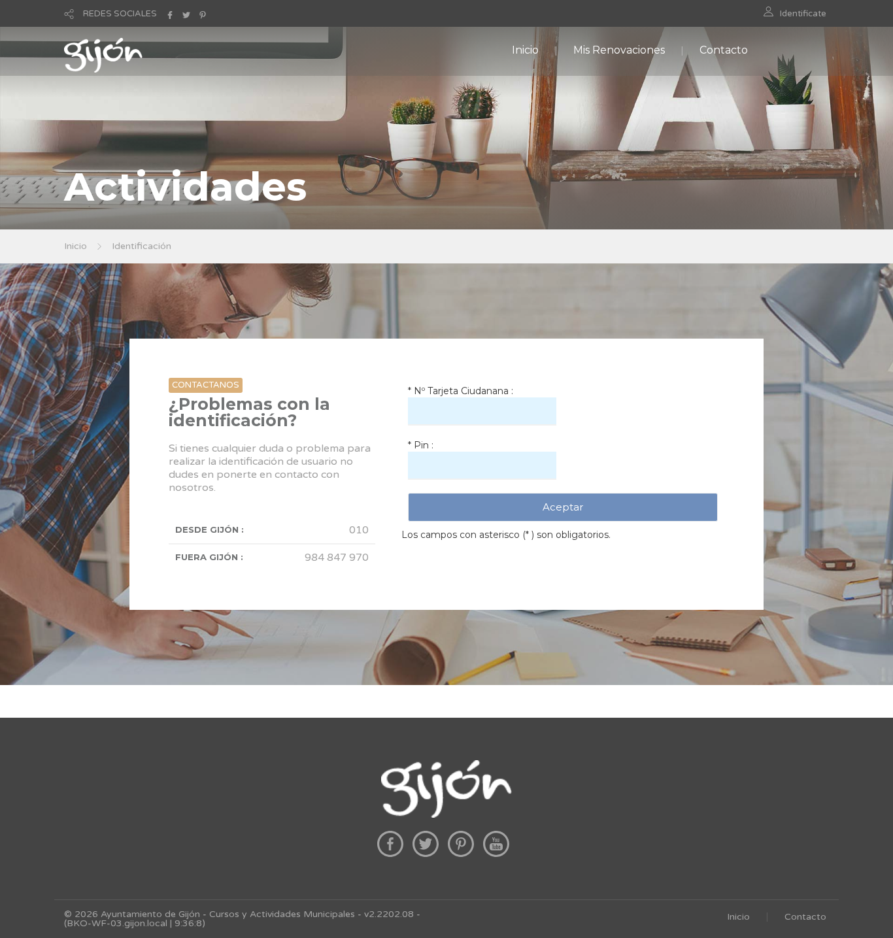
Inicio (525, 50)
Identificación (141, 246)
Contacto (723, 50)
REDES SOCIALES (120, 13)
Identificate (803, 13)
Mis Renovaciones (619, 50)
